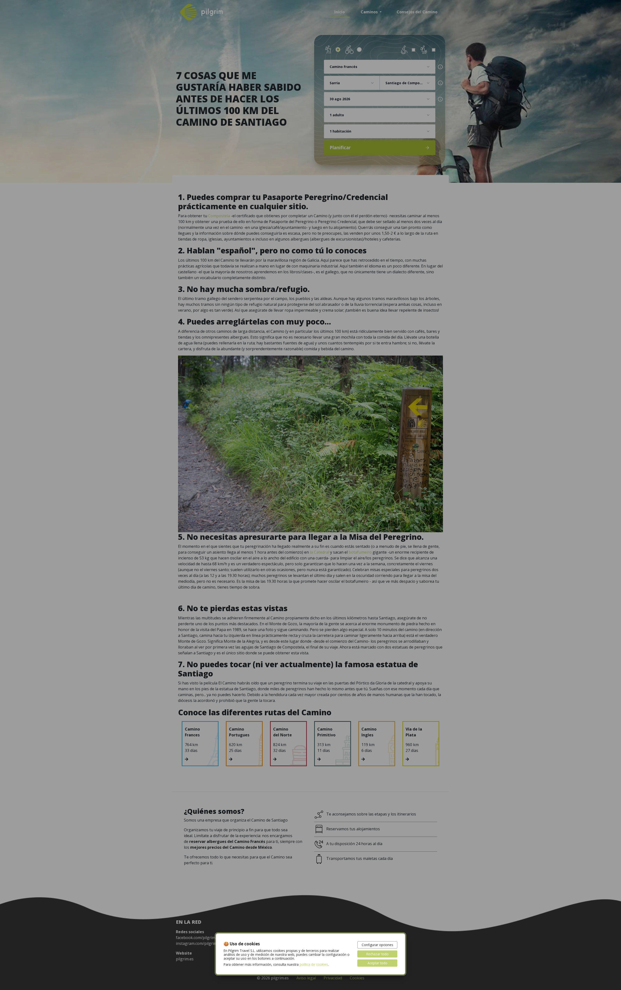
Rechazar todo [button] (377, 954)
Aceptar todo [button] (377, 963)
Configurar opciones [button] (377, 944)
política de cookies (314, 964)
